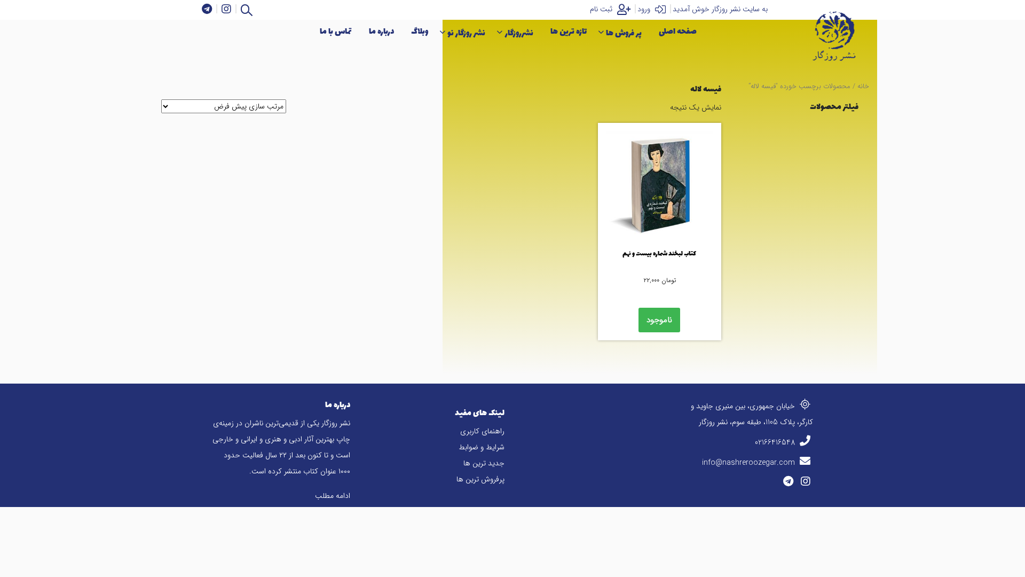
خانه (863, 86)
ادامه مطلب (332, 496)
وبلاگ (419, 32)
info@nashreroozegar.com (749, 463)
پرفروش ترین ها (480, 479)
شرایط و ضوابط (481, 447)
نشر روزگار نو (466, 33)
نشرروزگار (519, 33)
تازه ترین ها (568, 32)
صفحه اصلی (678, 32)
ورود (644, 9)
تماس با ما (336, 32)
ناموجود (659, 320)
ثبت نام (602, 9)
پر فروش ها (624, 33)
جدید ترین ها (483, 463)
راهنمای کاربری (482, 431)
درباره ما (381, 32)
